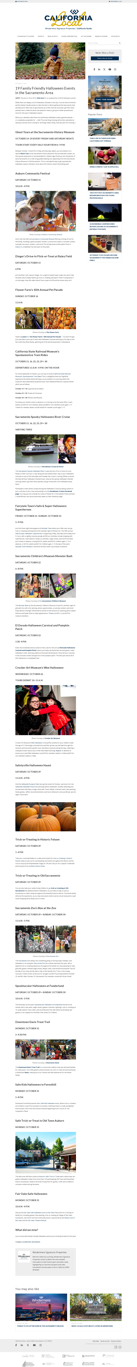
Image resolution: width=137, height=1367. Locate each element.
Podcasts (115, 36)
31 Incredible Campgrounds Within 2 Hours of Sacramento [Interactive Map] (104, 226)
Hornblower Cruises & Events (52, 467)
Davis (27, 1072)
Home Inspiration (69, 36)
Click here (40, 98)
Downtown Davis (52, 1063)
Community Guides (25, 36)
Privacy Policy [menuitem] (116, 1341)
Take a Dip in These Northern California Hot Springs (102, 139)
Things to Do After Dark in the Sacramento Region (40, 1326)
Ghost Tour (25, 154)
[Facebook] (94, 69)
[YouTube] (109, 69)
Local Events (26, 1242)
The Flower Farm (52, 332)
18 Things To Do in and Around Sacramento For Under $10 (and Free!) (104, 257)
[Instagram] (115, 69)
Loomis (24, 337)
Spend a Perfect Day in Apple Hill (104, 167)
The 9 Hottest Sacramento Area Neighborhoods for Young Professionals (104, 195)
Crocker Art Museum (52, 738)
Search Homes (101, 36)
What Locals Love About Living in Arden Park (92, 1326)
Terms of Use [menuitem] (105, 1341)
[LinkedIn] (99, 69)
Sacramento (36, 1242)
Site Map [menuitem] (96, 1341)
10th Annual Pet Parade (52, 337)
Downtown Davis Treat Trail (29, 1067)
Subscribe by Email (104, 58)
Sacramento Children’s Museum (54, 601)
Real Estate (53, 36)
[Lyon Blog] (68, 19)
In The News (86, 36)
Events (41, 36)
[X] (104, 69)
